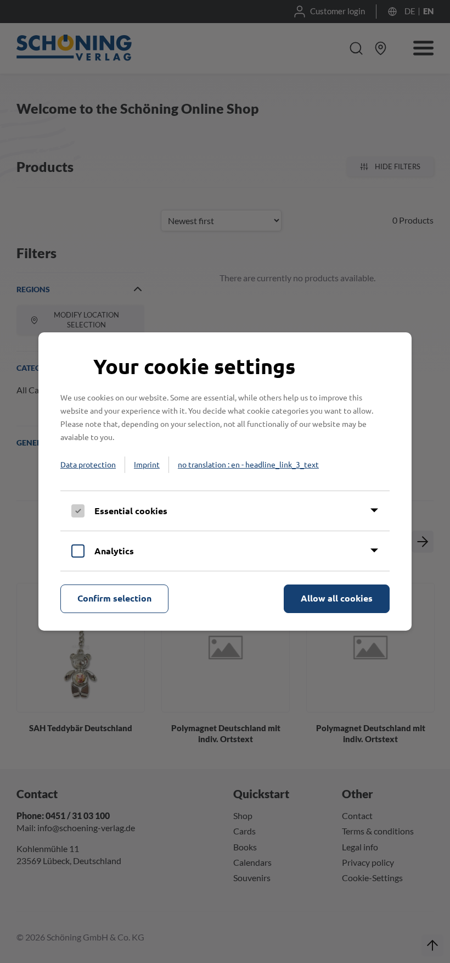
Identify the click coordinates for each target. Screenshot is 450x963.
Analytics (114, 550)
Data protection (88, 464)
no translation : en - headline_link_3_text (248, 464)
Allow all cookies (337, 598)
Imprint (147, 464)
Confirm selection (114, 598)
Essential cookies (130, 510)
